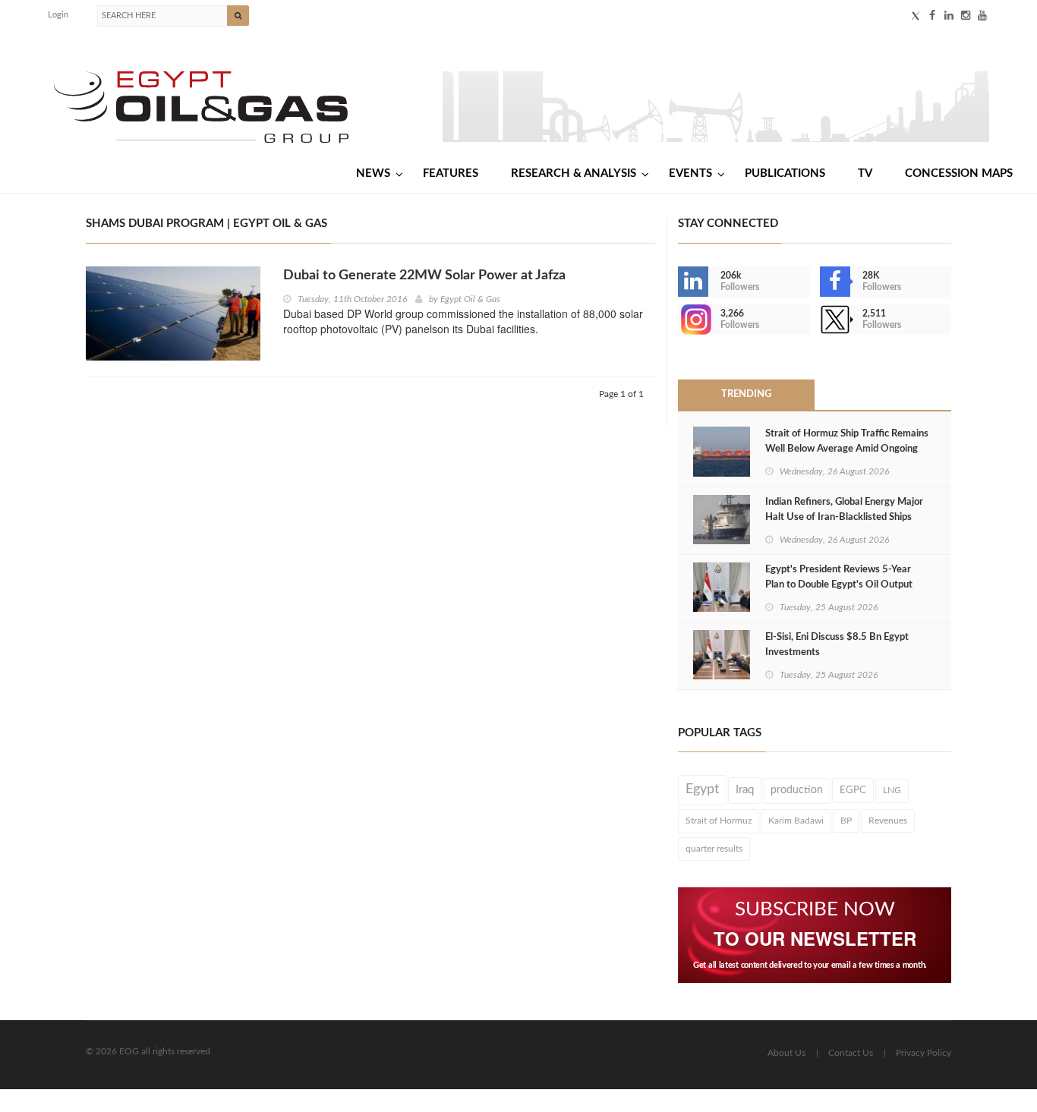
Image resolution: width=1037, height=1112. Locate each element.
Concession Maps (959, 173)
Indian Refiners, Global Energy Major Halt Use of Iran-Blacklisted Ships (844, 509)
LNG (892, 790)
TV (865, 173)
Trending (746, 394)
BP (846, 820)
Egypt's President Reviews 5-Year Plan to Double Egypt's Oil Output (838, 577)
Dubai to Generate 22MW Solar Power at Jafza (424, 275)
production (797, 790)
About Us (786, 1052)
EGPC (853, 790)
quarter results (714, 848)
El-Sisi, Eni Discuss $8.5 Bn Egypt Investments (837, 644)
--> (679, 319)
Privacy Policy (923, 1052)
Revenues (887, 820)
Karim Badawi (796, 820)
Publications (785, 173)
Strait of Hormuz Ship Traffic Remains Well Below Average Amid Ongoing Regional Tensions (846, 449)
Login (58, 15)
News (373, 173)
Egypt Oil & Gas (470, 299)
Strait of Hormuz (719, 820)
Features (450, 173)
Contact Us (850, 1052)
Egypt (702, 789)
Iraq (745, 789)
